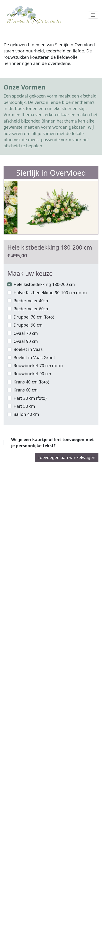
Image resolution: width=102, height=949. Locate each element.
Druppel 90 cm (28, 325)
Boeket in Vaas (28, 349)
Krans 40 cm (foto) (31, 382)
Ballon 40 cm (26, 414)
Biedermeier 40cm (31, 300)
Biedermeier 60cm (31, 308)
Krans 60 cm (25, 390)
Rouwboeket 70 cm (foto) (38, 365)
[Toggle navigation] (93, 15)
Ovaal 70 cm (26, 333)
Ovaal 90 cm (26, 341)
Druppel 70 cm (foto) (34, 317)
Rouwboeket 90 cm (32, 373)
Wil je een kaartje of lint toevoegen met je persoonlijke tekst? (52, 442)
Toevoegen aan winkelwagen (66, 457)
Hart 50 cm (24, 406)
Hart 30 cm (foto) (30, 398)
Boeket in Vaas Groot (34, 357)
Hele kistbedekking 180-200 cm (44, 284)
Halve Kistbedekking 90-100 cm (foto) (50, 292)
